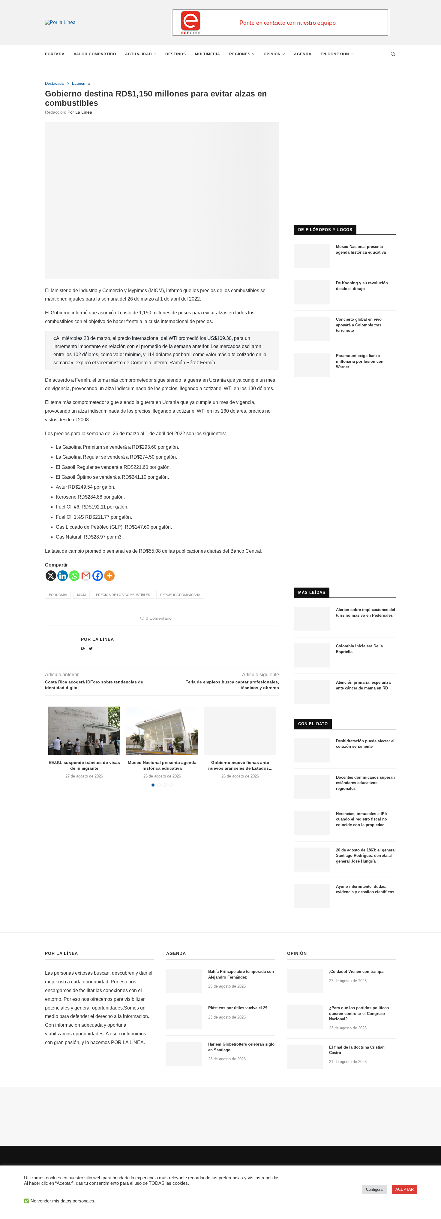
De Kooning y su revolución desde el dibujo (362, 286)
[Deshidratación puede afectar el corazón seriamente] (312, 750)
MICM (81, 595)
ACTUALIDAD (138, 54)
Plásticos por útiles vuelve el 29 (237, 1008)
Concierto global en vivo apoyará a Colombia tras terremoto (359, 324)
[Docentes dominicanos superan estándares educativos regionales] (312, 787)
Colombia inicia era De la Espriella (359, 649)
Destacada (54, 83)
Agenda (303, 54)
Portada (55, 54)
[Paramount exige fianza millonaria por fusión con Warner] (312, 365)
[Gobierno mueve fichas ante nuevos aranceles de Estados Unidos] (240, 731)
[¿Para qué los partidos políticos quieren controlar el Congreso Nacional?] (305, 1017)
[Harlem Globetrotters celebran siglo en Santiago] (184, 1054)
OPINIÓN (297, 953)
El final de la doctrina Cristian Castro (357, 1050)
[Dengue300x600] (345, 394)
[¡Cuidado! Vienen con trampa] (305, 981)
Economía (81, 83)
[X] (51, 575)
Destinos (175, 54)
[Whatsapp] (74, 575)
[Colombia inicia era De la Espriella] (312, 655)
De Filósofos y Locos (325, 230)
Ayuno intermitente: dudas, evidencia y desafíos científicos (365, 889)
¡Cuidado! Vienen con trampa (356, 971)
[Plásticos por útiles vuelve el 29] (184, 1017)
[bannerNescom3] (280, 11)
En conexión (335, 54)
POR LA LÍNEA (61, 953)
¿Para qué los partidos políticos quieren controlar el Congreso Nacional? (359, 1013)
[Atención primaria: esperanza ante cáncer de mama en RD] (312, 692)
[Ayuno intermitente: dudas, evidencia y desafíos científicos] (312, 896)
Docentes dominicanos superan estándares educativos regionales (365, 782)
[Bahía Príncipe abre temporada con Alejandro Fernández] (184, 981)
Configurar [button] (375, 1189)
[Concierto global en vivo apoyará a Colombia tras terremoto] (312, 329)
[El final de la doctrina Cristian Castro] (305, 1057)
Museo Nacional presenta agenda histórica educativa (361, 249)
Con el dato (313, 724)
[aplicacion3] (345, 83)
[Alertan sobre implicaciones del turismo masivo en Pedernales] (312, 619)
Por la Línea (80, 112)
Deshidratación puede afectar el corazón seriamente (365, 744)
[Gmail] (86, 575)
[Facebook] (97, 575)
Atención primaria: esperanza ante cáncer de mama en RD (363, 685)
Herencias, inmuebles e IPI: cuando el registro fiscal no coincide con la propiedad (361, 819)
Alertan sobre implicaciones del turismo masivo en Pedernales (365, 612)
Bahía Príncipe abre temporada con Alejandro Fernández (241, 974)
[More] (109, 575)
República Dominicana (180, 595)
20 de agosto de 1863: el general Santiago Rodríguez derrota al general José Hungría (366, 855)
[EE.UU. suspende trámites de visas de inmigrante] (84, 731)
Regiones (239, 54)
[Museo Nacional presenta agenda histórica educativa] (162, 731)
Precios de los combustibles (123, 595)
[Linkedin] (62, 575)
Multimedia (207, 54)
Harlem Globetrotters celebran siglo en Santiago (241, 1047)
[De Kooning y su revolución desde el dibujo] (312, 292)
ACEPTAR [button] (404, 1189)
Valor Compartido (95, 54)
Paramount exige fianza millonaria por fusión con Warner (359, 361)
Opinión (272, 54)
